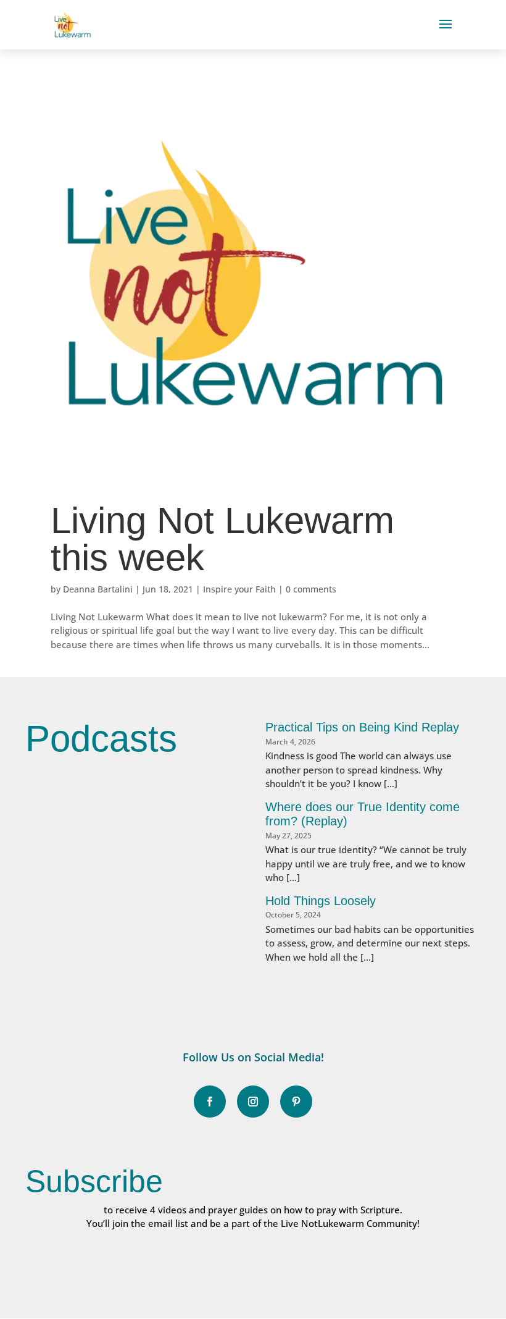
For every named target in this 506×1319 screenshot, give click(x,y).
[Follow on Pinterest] (296, 1101)
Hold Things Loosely (320, 901)
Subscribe (94, 1181)
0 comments (311, 589)
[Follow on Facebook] (210, 1101)
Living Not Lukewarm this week (222, 539)
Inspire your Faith (239, 589)
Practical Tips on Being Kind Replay (362, 727)
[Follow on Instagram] (253, 1101)
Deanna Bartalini (98, 589)
